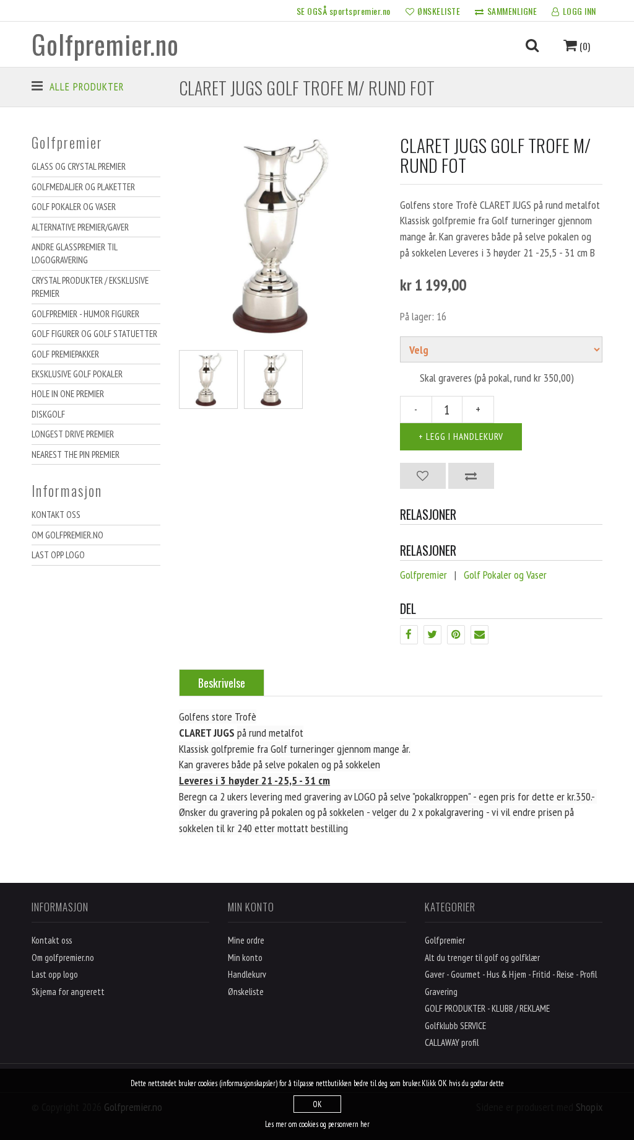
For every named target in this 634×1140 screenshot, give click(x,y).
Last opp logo (58, 555)
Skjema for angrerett (68, 992)
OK (317, 1104)
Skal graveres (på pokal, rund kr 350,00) (497, 378)
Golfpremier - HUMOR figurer (85, 314)
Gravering (441, 992)
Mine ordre (246, 940)
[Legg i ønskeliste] (423, 476)
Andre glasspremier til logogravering (75, 253)
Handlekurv (247, 974)
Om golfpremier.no (67, 535)
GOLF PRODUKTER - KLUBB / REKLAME (487, 1008)
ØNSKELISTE (438, 10)
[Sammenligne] (471, 476)
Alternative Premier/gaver (80, 227)
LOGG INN (579, 10)
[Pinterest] (456, 634)
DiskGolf (48, 414)
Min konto (245, 957)
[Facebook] (409, 634)
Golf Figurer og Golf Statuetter (94, 334)
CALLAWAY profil (452, 1042)
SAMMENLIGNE (512, 10)
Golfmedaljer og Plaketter (83, 187)
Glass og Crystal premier (79, 166)
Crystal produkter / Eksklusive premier (90, 286)
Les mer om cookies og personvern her (317, 1124)
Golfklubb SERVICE (455, 1026)
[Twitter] (432, 634)
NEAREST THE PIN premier (75, 454)
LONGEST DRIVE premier (73, 434)
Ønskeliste (246, 992)
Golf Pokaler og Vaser (74, 207)
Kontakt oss (56, 514)
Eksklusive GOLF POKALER (77, 374)
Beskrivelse (221, 683)
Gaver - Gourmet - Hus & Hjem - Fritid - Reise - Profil (511, 974)
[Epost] (480, 634)
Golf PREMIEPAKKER (65, 354)
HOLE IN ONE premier (68, 394)
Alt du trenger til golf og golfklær (482, 957)
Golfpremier (423, 575)
